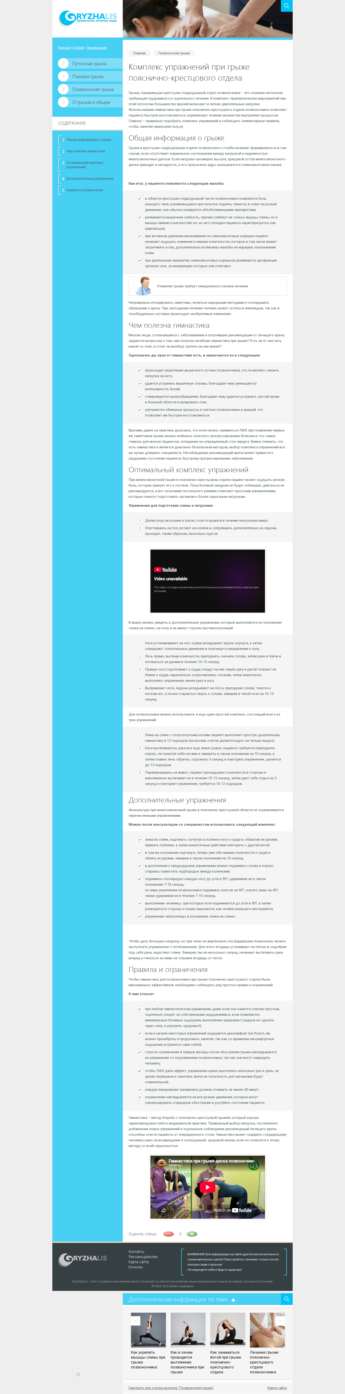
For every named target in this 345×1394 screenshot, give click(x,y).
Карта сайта (277, 1388)
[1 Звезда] (168, 1234)
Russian (64, 48)
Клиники (136, 1266)
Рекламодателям (143, 1256)
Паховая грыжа (87, 76)
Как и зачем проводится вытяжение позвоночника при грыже (187, 1362)
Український (97, 48)
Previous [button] (135, 1321)
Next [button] (280, 1321)
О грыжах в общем (91, 102)
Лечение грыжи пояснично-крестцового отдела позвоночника (264, 1362)
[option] (148, 1341)
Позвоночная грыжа (93, 89)
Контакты (136, 1251)
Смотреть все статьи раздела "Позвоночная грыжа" (171, 1388)
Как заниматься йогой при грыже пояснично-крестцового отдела (225, 1362)
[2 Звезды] (192, 1234)
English (78, 48)
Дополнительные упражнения (89, 178)
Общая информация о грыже (88, 140)
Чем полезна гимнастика (85, 151)
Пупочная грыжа (89, 63)
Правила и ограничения (84, 190)
